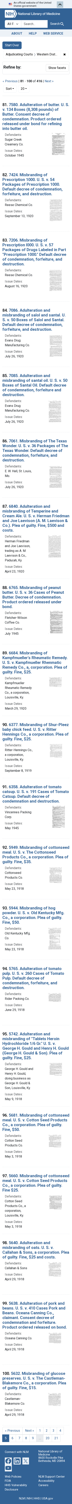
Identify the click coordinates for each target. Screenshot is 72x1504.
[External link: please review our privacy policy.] (8, 1460)
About (16, 33)
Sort (9, 89)
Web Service (53, 33)
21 (56, 1438)
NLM (22, 1498)
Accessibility (46, 1481)
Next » (49, 81)
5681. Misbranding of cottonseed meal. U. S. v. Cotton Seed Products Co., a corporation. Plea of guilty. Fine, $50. (35, 1122)
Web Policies (13, 1476)
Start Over (12, 45)
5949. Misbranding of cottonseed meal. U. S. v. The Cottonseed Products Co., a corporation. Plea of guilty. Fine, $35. (35, 854)
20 (25, 89)
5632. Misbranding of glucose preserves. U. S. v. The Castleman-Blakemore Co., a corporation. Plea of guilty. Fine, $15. (34, 1380)
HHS (37, 1498)
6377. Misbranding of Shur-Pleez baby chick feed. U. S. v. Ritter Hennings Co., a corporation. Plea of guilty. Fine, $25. (35, 731)
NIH (29, 1498)
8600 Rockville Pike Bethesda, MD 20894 (51, 1459)
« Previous (10, 81)
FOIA (8, 1481)
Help (33, 33)
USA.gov (47, 1498)
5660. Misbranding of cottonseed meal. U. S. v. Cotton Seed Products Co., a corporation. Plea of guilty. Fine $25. (35, 1183)
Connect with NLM (17, 1452)
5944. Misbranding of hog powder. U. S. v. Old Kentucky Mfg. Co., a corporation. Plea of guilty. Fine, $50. (33, 915)
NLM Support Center (51, 1476)
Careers (43, 1485)
